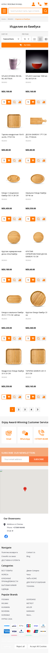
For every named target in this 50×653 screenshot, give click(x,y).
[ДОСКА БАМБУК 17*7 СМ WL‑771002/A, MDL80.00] (37, 119)
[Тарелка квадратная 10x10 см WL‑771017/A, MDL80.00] (13, 119)
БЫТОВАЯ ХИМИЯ (8, 585)
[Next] (37, 409)
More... (29, 615)
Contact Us (30, 552)
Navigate (6, 547)
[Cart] (46, 4)
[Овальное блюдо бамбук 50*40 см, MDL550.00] (37, 178)
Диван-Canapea (32, 570)
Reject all (21, 646)
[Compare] (19, 102)
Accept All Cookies (38, 646)
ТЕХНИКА (30, 586)
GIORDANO (31, 599)
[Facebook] (6, 536)
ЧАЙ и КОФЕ (31, 578)
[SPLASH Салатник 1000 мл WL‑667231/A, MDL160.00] (37, 61)
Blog (28, 556)
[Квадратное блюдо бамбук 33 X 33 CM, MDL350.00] (13, 356)
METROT (30, 603)
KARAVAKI (30, 611)
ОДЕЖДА (5, 589)
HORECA (4, 574)
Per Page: (25, 34)
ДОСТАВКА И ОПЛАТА (10, 560)
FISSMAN (5, 599)
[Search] (45, 11)
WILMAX (4, 603)
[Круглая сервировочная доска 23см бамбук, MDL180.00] (13, 236)
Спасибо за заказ (8, 556)
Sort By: (4, 34)
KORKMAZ (5, 615)
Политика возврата (9, 552)
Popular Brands (9, 594)
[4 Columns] (40, 38)
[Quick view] (14, 102)
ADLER (29, 607)
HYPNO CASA (6, 619)
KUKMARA (5, 607)
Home (3, 19)
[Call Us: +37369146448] (39, 4)
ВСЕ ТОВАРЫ (6, 570)
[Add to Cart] (8, 102)
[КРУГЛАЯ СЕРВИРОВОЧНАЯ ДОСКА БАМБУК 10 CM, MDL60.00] (37, 236)
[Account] (33, 4)
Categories (7, 565)
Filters (27, 45)
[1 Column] (34, 38)
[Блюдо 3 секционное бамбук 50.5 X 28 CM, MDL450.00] (13, 178)
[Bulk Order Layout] (46, 38)
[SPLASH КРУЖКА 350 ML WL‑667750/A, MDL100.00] (13, 61)
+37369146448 (19, 527)
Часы (28, 574)
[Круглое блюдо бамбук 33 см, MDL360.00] (37, 297)
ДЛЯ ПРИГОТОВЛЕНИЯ (35, 582)
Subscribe (39, 459)
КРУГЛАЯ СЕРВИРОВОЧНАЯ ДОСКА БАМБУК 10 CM (36, 254)
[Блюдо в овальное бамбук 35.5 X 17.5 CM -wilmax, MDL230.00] (13, 297)
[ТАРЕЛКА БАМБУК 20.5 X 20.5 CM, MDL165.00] (37, 356)
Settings (7, 646)
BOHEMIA (5, 611)
